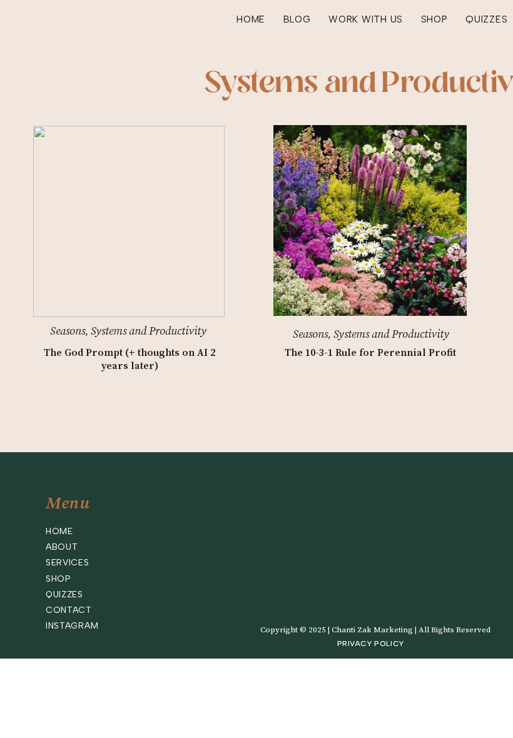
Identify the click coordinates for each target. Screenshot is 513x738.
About (62, 547)
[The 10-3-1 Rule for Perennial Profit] (370, 220)
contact (69, 610)
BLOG (297, 19)
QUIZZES (486, 19)
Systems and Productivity (148, 331)
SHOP (434, 19)
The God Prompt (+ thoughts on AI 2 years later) (129, 359)
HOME (250, 19)
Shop (58, 579)
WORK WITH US (365, 19)
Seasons (67, 331)
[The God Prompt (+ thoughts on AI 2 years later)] (129, 221)
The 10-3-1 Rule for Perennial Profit (370, 352)
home (59, 531)
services (67, 562)
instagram (72, 625)
